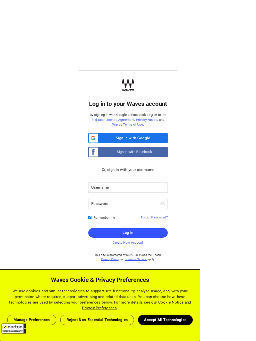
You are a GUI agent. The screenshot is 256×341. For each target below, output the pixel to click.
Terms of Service (136, 259)
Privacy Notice (146, 120)
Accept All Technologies (165, 320)
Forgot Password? (154, 217)
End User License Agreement (113, 120)
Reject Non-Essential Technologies (97, 320)
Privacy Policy (110, 259)
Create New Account (128, 242)
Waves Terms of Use (127, 124)
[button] (13, 329)
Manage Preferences (32, 320)
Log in (127, 232)
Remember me (104, 217)
